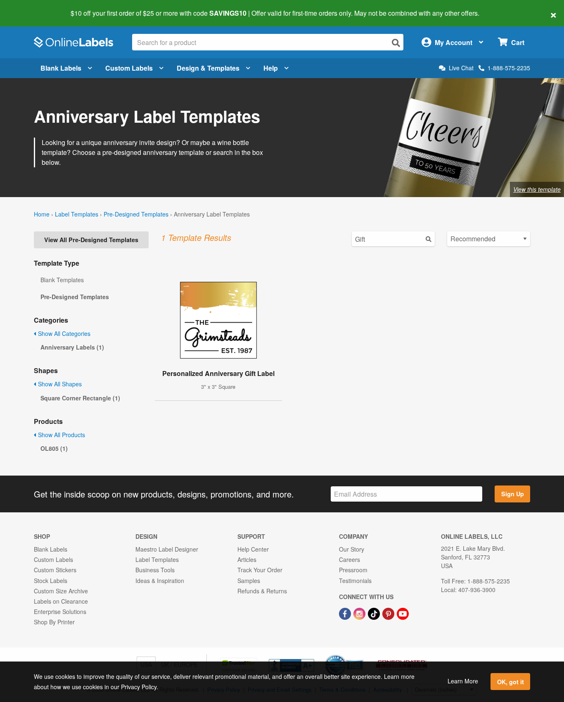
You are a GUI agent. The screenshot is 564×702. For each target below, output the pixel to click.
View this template (537, 189)
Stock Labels (50, 580)
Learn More (463, 681)
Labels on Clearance (61, 601)
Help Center (253, 549)
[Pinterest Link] (389, 613)
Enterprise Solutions (60, 611)
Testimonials (355, 580)
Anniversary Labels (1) (72, 347)
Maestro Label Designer (166, 549)
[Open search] (396, 42)
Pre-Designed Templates (136, 214)
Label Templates (76, 214)
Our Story (351, 549)
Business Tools (155, 570)
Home (42, 214)
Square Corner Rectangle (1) (80, 398)
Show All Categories (63, 333)
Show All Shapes (59, 384)
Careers (349, 559)
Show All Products (60, 435)
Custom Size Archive (61, 591)
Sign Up (512, 494)
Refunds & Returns (262, 591)
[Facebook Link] (346, 613)
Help (270, 68)
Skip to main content (30, 7)
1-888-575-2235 (509, 68)
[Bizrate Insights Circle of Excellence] (360, 655)
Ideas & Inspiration (159, 580)
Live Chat (461, 68)
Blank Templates (62, 280)
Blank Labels (60, 68)
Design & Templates (208, 68)
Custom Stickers (55, 570)
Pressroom (353, 570)
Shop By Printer (54, 622)
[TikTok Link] (375, 613)
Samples (248, 580)
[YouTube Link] (403, 613)
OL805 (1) (54, 448)
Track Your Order (259, 570)
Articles (246, 559)
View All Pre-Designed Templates (91, 240)
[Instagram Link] (360, 613)
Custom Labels (129, 68)
